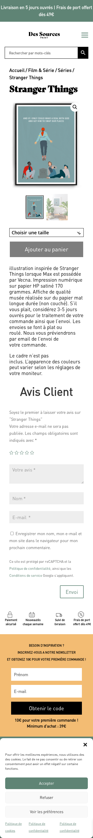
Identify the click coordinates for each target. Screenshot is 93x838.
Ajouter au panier (46, 249)
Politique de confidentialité (38, 827)
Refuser (46, 797)
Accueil (17, 70)
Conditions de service (25, 575)
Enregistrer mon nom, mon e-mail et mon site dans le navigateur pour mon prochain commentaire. (45, 540)
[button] (85, 744)
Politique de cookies (13, 827)
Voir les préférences (46, 811)
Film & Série (41, 70)
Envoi (72, 591)
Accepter (46, 783)
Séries (65, 70)
